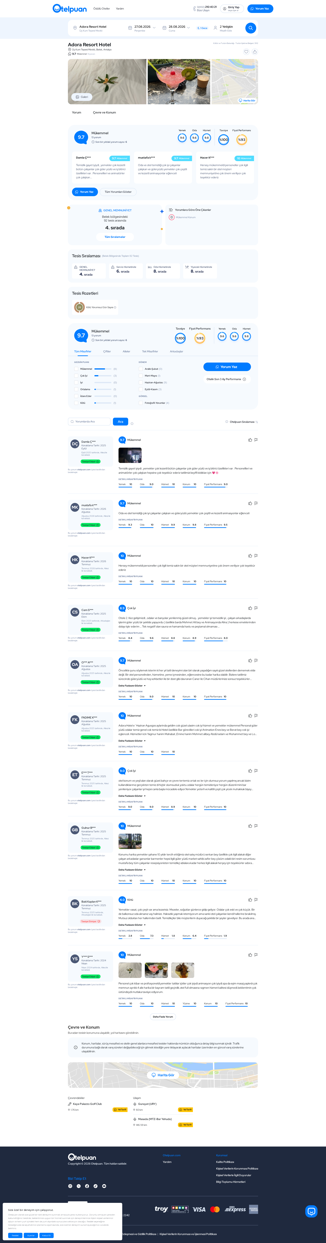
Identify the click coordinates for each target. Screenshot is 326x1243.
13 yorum (91, 54)
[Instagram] (70, 1187)
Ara (120, 421)
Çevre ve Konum (104, 112)
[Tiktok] (95, 1187)
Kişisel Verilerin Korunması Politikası (237, 1168)
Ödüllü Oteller (101, 8)
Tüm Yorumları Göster (118, 192)
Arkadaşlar (176, 351)
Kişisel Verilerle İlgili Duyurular (233, 1175)
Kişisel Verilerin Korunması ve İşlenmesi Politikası (188, 1234)
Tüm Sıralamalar (115, 237)
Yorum (76, 112)
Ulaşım (137, 1098)
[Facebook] (87, 1187)
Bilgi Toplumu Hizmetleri (230, 1182)
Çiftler (107, 351)
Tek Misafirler (150, 351)
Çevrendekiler (76, 1098)
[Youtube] (104, 1187)
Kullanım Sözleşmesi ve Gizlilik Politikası (133, 1234)
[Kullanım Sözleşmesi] (132, 424)
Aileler (126, 351)
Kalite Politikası (225, 1162)
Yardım (120, 8)
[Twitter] (78, 1187)
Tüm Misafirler (82, 351)
